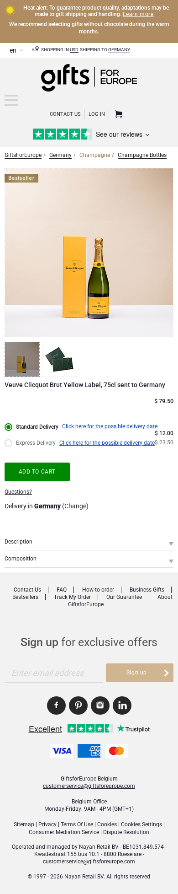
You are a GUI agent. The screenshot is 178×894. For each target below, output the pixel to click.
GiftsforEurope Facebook (56, 705)
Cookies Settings (141, 824)
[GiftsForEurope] (11, 100)
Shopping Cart (117, 114)
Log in (97, 114)
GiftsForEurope (23, 155)
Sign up (136, 672)
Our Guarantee (124, 597)
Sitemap (24, 824)
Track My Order (72, 597)
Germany (119, 49)
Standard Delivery (37, 427)
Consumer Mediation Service (64, 832)
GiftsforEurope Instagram (100, 705)
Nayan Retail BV (99, 847)
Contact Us (65, 114)
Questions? (18, 492)
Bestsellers (25, 597)
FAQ (62, 590)
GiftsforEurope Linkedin (122, 705)
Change (75, 506)
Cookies (107, 824)
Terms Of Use (77, 824)
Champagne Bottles (142, 155)
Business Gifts (147, 590)
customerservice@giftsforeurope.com (89, 786)
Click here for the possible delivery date (109, 426)
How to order (98, 590)
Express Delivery (36, 443)
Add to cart (37, 472)
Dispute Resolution (126, 832)
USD (74, 49)
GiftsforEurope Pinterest (78, 705)
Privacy (47, 824)
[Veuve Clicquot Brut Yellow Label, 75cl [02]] (60, 359)
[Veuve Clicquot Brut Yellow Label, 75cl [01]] (23, 359)
